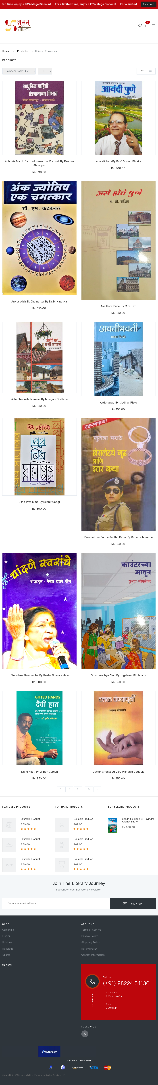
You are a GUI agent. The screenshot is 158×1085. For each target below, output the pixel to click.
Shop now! (148, 4)
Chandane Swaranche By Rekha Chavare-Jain (39, 675)
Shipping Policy (90, 942)
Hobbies (7, 942)
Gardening (8, 930)
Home (5, 51)
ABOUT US (87, 924)
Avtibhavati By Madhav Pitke (118, 402)
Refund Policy (89, 949)
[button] (146, 25)
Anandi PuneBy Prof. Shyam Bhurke (118, 161)
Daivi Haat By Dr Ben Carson (39, 771)
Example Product (30, 819)
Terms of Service (91, 930)
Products (22, 51)
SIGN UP (136, 904)
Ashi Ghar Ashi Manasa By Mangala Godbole (39, 399)
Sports (6, 955)
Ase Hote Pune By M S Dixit (118, 306)
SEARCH (7, 965)
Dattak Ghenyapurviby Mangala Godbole (119, 771)
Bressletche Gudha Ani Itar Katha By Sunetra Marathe (118, 537)
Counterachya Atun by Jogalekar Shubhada (118, 675)
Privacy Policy (89, 936)
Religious (7, 949)
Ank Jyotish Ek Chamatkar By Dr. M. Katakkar (39, 301)
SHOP (5, 924)
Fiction (6, 936)
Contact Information (93, 955)
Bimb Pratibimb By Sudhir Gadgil (39, 502)
